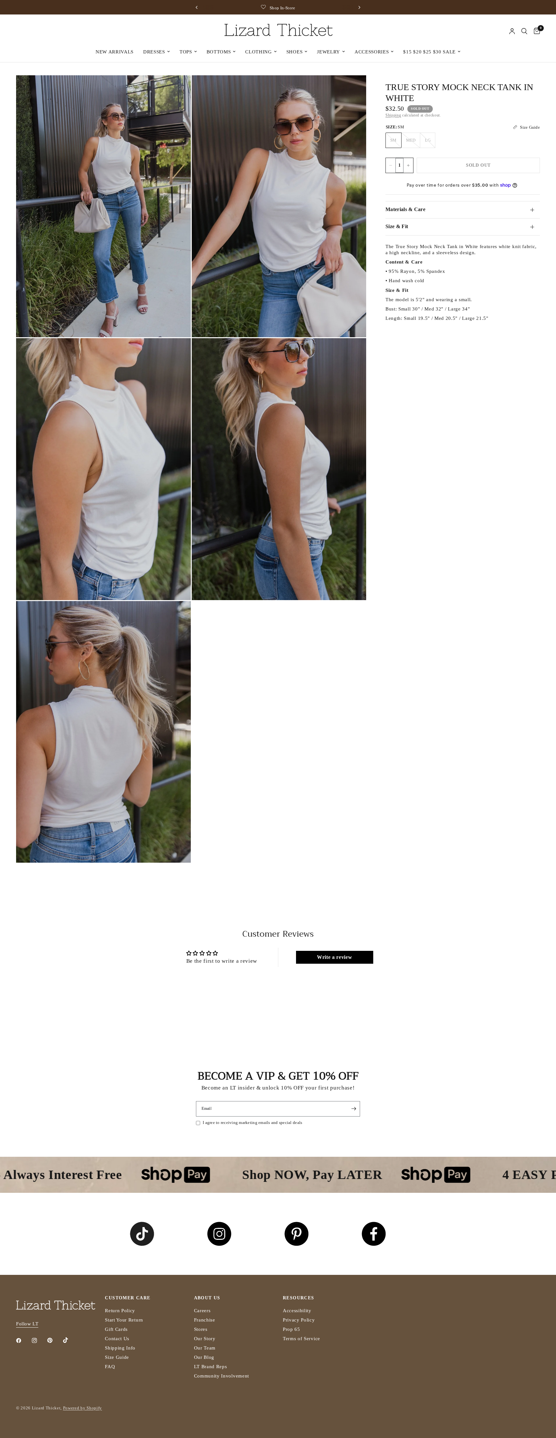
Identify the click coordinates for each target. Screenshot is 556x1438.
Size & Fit (396, 226)
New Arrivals (115, 51)
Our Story (205, 1338)
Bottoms (219, 51)
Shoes (294, 51)
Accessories (372, 51)
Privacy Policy (299, 1319)
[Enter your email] (353, 1109)
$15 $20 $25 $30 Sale (429, 51)
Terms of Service (301, 1338)
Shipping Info (120, 1347)
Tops (186, 51)
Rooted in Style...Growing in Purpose (326, 7)
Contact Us (117, 1338)
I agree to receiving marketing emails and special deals (252, 1122)
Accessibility (297, 1310)
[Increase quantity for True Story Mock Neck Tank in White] (408, 165)
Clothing (258, 51)
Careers (202, 1310)
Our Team (205, 1347)
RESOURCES (298, 1298)
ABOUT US (207, 1298)
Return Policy (120, 1310)
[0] (535, 31)
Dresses (154, 51)
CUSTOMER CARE (127, 1298)
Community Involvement (221, 1375)
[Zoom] (177, 89)
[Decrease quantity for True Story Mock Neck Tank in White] (390, 165)
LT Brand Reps (210, 1366)
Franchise (204, 1319)
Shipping (393, 115)
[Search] (524, 31)
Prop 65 (291, 1329)
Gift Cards (116, 1329)
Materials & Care (405, 209)
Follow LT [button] (27, 1323)
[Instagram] (39, 1340)
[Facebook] (23, 1340)
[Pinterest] (54, 1340)
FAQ (110, 1366)
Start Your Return (124, 1319)
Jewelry (328, 51)
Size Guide (117, 1357)
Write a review (334, 957)
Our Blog (204, 1357)
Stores (201, 1329)
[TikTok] (70, 1340)
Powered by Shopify (82, 1408)
